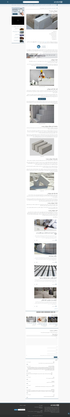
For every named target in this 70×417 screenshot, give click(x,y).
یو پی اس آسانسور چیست (16, 40)
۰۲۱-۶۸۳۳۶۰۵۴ (40, 408)
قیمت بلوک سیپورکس (42, 98)
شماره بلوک (43, 312)
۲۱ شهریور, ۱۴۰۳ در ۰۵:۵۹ (28, 372)
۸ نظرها (53, 12)
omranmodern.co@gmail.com (38, 407)
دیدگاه (57, 337)
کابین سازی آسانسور (17, 28)
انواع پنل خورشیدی (17, 34)
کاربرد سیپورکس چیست (54, 39)
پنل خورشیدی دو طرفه (17, 37)
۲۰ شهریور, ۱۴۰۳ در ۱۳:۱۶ (28, 366)
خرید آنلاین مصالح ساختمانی (47, 312)
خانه (56, 8)
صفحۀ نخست (57, 5)
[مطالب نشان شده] (7, 2)
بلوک (54, 312)
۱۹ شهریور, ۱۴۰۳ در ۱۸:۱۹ (28, 381)
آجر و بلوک (46, 8)
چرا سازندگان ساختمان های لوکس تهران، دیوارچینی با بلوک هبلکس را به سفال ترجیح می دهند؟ (42, 324)
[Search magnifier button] (23, 2)
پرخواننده (21, 26)
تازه (23, 26)
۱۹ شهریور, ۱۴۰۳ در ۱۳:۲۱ (28, 389)
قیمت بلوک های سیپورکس (53, 32)
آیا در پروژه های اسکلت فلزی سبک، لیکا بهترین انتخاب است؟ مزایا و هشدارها (53, 324)
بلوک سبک (52, 312)
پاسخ (27, 364)
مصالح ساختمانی (53, 8)
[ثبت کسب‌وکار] (18, 11)
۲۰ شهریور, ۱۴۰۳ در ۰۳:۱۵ (28, 377)
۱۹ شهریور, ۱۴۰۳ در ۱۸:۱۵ (28, 385)
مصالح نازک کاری (49, 8)
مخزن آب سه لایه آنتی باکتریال (16, 31)
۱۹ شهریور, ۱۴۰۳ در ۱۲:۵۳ (28, 394)
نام (57, 346)
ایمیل (57, 349)
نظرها (18, 26)
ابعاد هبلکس (56, 308)
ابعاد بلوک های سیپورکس (54, 36)
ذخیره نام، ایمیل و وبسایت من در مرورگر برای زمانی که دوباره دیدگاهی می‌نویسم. (49, 355)
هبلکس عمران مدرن (38, 312)
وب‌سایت (57, 352)
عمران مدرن (30, 415)
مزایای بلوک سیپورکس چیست (53, 35)
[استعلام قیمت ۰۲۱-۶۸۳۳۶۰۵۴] (69, 414)
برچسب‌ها (15, 26)
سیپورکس (45, 41)
